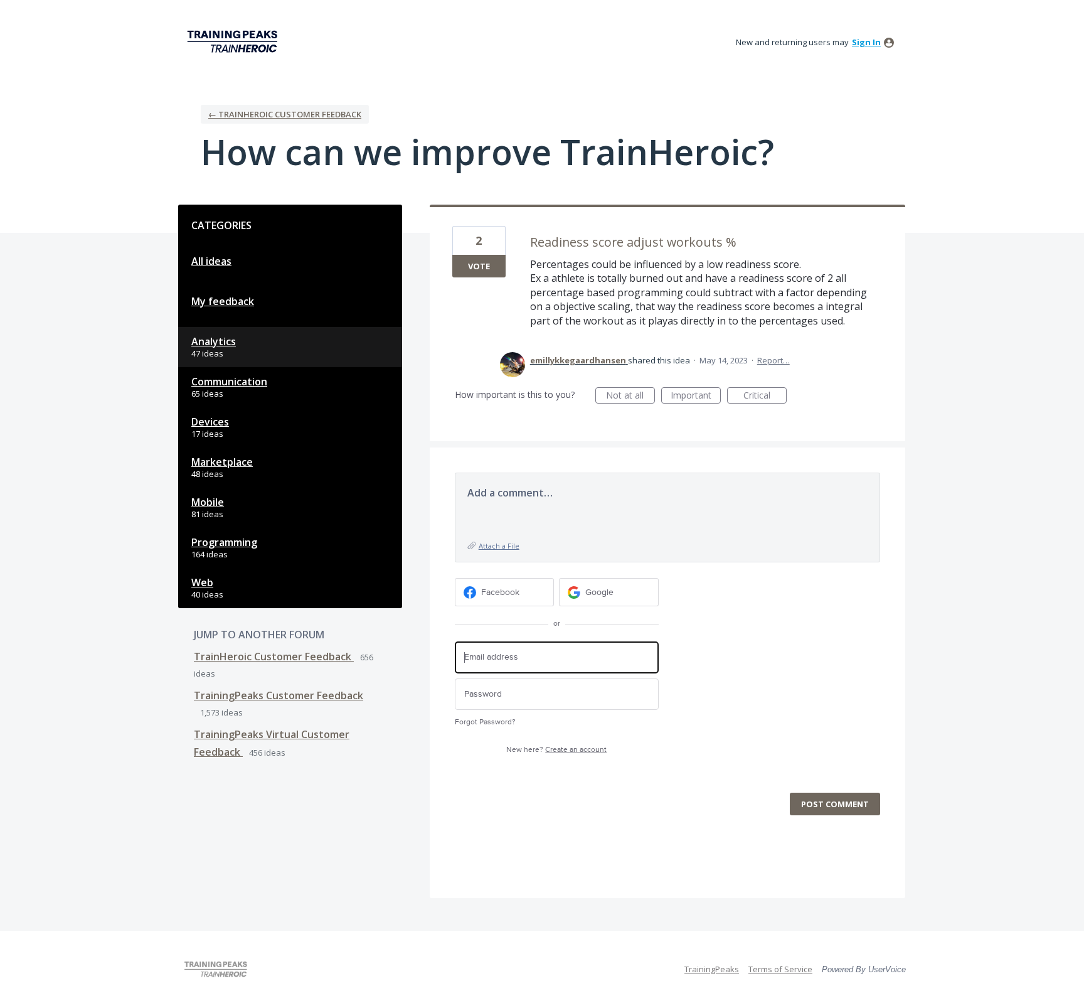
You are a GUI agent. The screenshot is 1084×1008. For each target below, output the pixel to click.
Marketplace (222, 462)
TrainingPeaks (711, 969)
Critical (765, 396)
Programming (224, 542)
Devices (210, 422)
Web (202, 582)
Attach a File (499, 545)
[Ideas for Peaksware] (234, 42)
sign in (866, 42)
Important (696, 396)
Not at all (630, 396)
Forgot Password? (485, 722)
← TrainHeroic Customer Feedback (284, 114)
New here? (556, 749)
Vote (479, 266)
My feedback (222, 301)
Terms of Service (780, 969)
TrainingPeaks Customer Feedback (278, 695)
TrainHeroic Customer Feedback (274, 656)
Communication (229, 382)
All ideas (211, 261)
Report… (773, 360)
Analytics (213, 341)
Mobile (207, 502)
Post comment (835, 804)
